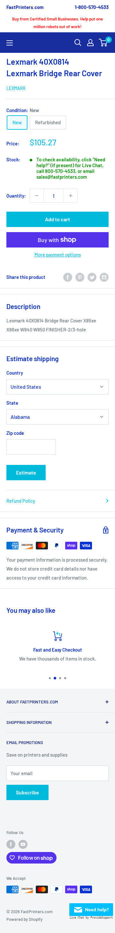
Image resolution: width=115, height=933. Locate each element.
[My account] (90, 42)
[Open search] (77, 42)
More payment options (57, 254)
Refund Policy (20, 501)
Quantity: (16, 196)
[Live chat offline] (91, 908)
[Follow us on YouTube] (23, 844)
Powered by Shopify (24, 919)
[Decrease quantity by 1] (36, 195)
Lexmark (16, 88)
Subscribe (27, 792)
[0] (103, 42)
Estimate (26, 472)
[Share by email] (104, 277)
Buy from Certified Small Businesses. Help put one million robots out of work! (57, 22)
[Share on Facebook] (67, 277)
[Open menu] (9, 42)
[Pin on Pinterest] (79, 277)
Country (14, 373)
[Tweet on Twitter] (92, 277)
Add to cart (57, 219)
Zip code (15, 433)
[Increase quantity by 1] (70, 195)
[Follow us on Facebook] (10, 844)
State (12, 403)
